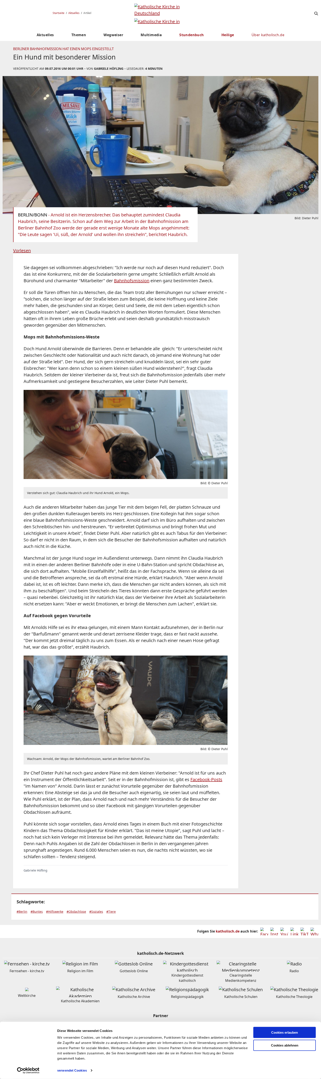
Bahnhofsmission (131, 281)
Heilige (227, 34)
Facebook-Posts (206, 779)
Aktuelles (73, 13)
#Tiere (111, 911)
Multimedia (151, 34)
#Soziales (96, 911)
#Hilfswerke (54, 911)
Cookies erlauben (284, 1032)
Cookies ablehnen (284, 1045)
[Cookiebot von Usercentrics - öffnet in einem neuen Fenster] (28, 1070)
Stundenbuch (191, 34)
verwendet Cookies (72, 1070)
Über (268, 34)
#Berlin (22, 911)
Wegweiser (113, 34)
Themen (78, 34)
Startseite (58, 13)
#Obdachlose (76, 911)
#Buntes (37, 911)
